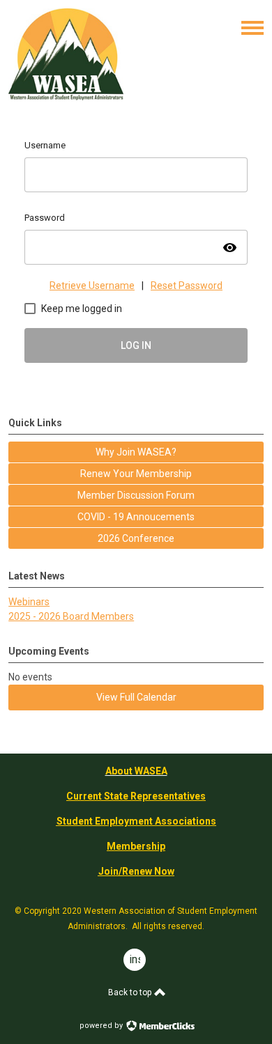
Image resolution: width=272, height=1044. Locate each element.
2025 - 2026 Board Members (71, 616)
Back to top (130, 992)
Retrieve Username (92, 285)
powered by (102, 1025)
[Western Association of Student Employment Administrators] (65, 97)
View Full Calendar (136, 697)
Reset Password (186, 285)
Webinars (29, 601)
